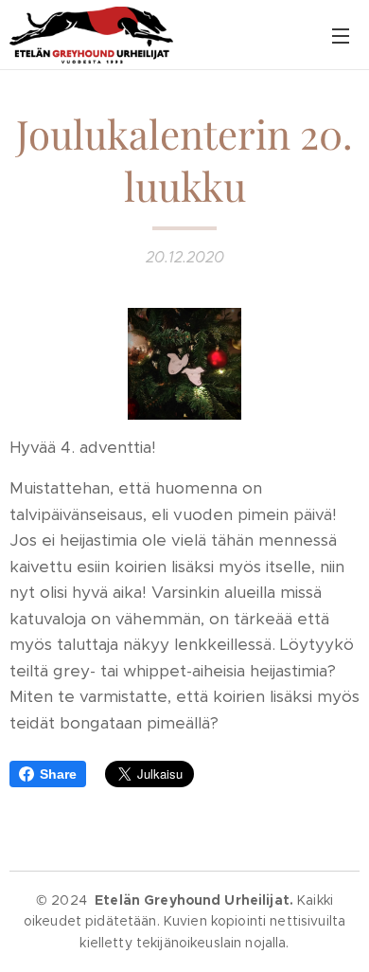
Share (58, 774)
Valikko (341, 35)
